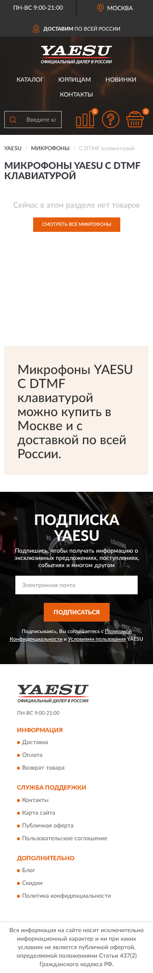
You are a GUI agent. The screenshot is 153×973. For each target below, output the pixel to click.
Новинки (120, 80)
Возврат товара (43, 768)
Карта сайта (38, 813)
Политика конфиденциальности (66, 896)
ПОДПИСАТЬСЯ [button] (77, 613)
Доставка (35, 743)
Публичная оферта (48, 826)
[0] (134, 119)
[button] (110, 119)
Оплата (32, 756)
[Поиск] (12, 119)
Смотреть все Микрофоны (76, 224)
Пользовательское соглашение (64, 839)
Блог (28, 870)
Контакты (76, 95)
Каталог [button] (30, 80)
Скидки (32, 883)
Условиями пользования (97, 639)
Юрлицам (74, 80)
